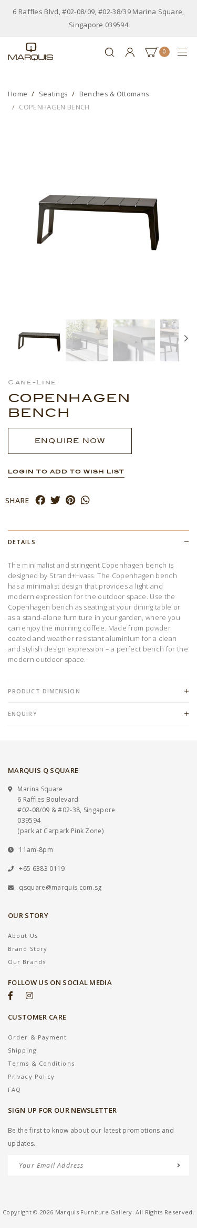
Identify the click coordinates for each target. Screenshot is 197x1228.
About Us (23, 935)
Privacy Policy (31, 1076)
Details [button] (22, 542)
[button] (13, 340)
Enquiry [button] (22, 713)
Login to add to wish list (66, 471)
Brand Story (27, 949)
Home (17, 93)
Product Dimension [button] (44, 691)
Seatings (53, 93)
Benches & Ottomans (114, 93)
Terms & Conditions (41, 1063)
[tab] (98, 541)
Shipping (22, 1050)
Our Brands (27, 962)
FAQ (14, 1089)
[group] (39, 340)
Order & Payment (37, 1037)
